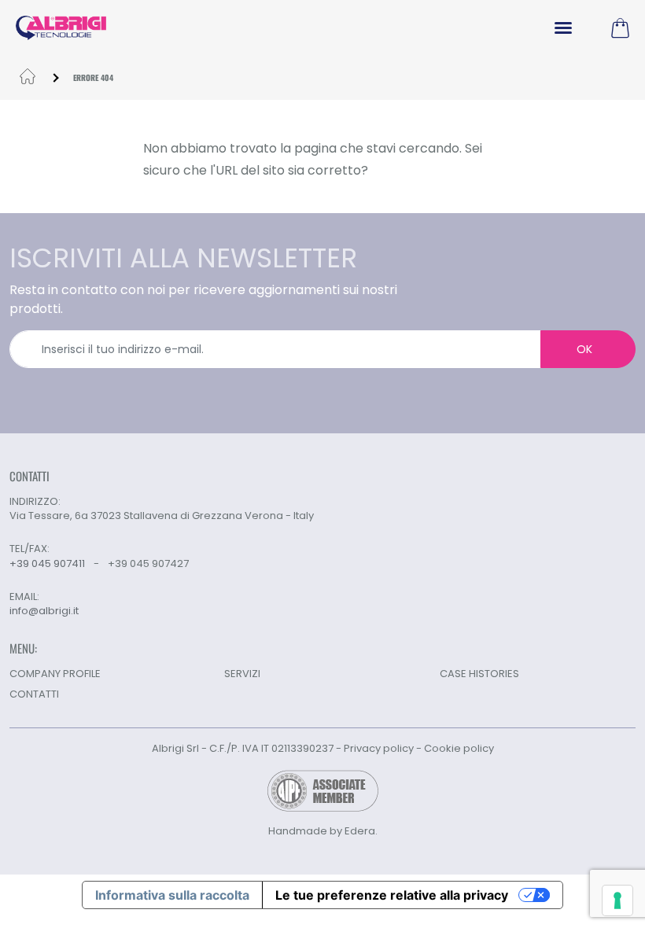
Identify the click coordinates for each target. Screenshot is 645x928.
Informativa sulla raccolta (172, 895)
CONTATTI (34, 694)
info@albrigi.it (44, 611)
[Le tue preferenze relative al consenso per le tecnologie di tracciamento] (617, 900)
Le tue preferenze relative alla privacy (391, 895)
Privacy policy (379, 748)
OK (584, 349)
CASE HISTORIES (479, 673)
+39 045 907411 (47, 563)
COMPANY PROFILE (55, 673)
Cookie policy (459, 748)
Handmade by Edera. (323, 830)
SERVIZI (242, 673)
